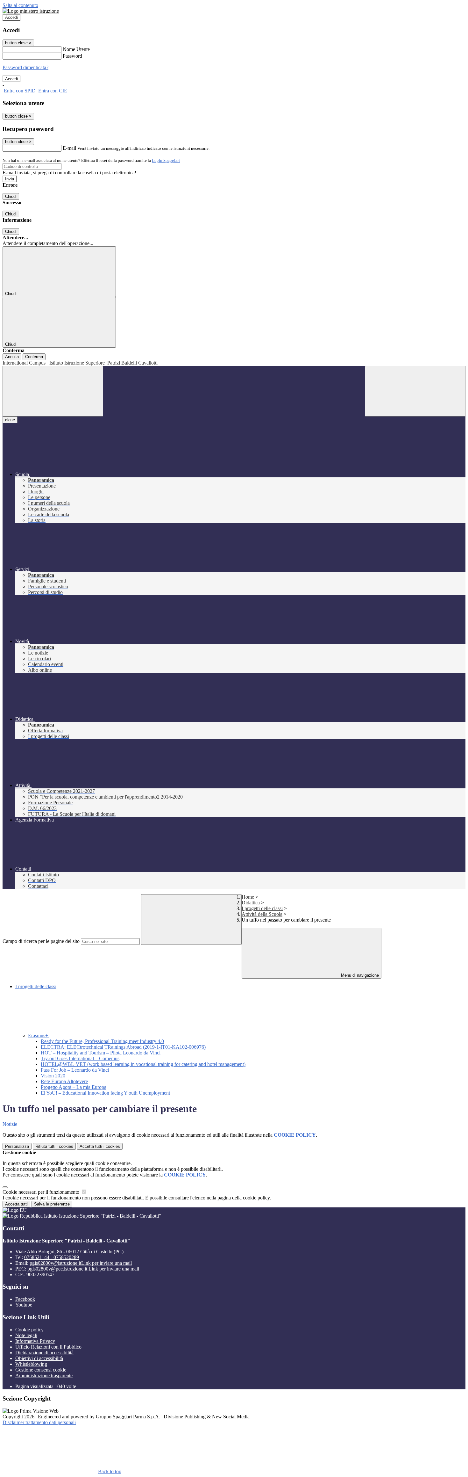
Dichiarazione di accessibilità (44, 1352)
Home (248, 897)
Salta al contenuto (20, 5)
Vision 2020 (53, 1075)
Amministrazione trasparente (44, 1375)
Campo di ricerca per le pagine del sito (41, 941)
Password (72, 56)
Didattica (251, 902)
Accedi (11, 17)
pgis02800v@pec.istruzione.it (83, 1268)
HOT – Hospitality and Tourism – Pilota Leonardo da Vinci (100, 1052)
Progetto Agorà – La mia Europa (73, 1087)
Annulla (12, 356)
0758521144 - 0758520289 (51, 1257)
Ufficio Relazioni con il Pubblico (48, 1347)
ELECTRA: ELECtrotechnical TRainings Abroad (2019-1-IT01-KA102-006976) (123, 1047)
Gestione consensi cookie (40, 1369)
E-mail (69, 148)
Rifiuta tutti (54, 1146)
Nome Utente (76, 49)
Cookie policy (29, 1329)
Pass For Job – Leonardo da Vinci (75, 1070)
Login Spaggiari (166, 160)
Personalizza (17, 1146)
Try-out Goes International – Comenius (80, 1058)
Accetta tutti (100, 1146)
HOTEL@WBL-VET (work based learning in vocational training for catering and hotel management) (143, 1064)
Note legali (26, 1335)
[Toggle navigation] (53, 391)
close (10, 419)
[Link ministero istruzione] (31, 11)
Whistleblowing (31, 1364)
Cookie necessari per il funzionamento (42, 1192)
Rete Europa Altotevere (64, 1081)
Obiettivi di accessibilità (39, 1358)
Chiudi (11, 196)
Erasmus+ (38, 1035)
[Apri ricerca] (415, 391)
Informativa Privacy (35, 1341)
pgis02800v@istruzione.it (81, 1263)
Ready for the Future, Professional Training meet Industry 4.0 (102, 1041)
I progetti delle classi (262, 908)
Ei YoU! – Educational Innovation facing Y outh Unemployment (105, 1093)
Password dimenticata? (25, 67)
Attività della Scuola (262, 914)
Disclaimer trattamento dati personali (39, 1422)
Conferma (34, 356)
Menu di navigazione (359, 975)
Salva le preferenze (52, 1204)
